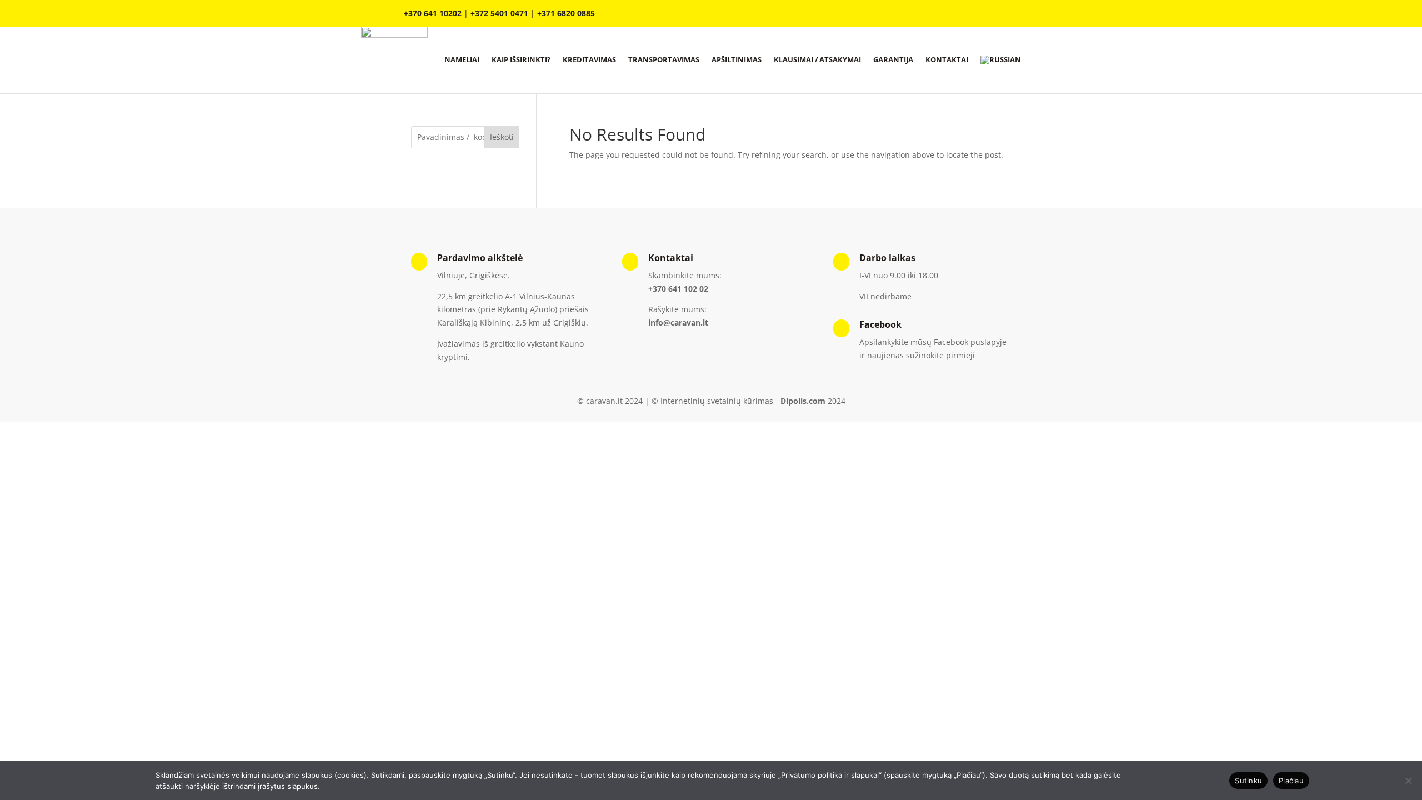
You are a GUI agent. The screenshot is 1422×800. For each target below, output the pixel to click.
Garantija (893, 59)
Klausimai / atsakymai (817, 59)
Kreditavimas (589, 59)
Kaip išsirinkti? (521, 59)
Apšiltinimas (737, 59)
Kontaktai (946, 59)
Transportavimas (663, 59)
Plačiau (1291, 780)
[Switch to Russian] (1000, 60)
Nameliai (461, 59)
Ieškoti (502, 137)
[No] (1408, 780)
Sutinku (1248, 780)
